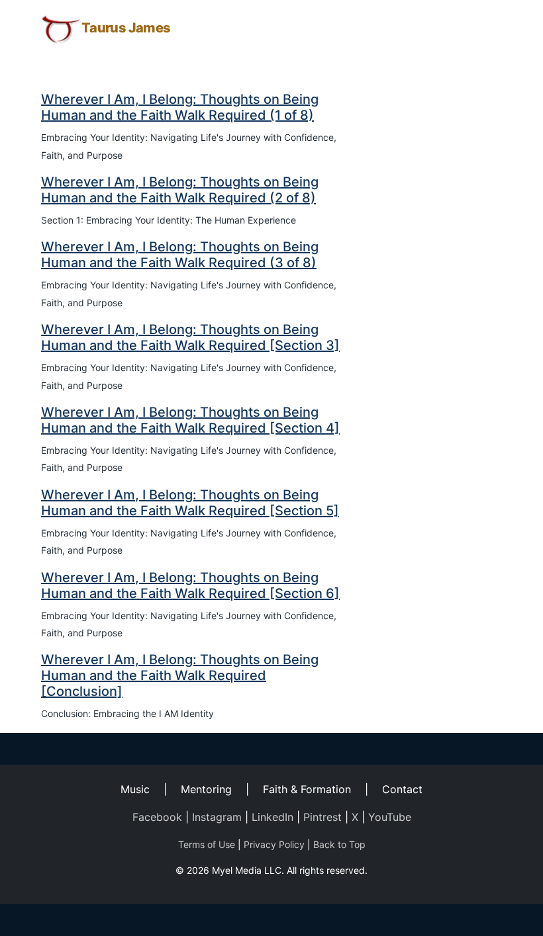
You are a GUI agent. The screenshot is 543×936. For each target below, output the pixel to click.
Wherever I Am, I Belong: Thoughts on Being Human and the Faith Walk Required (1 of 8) (180, 107)
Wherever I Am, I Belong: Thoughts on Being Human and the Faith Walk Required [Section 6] (190, 585)
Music (135, 789)
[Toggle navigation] (483, 28)
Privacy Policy (274, 844)
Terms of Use (206, 844)
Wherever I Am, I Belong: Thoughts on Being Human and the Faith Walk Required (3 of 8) (180, 255)
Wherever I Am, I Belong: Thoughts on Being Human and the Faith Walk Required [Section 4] (190, 420)
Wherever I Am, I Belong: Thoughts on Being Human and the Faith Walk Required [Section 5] (190, 503)
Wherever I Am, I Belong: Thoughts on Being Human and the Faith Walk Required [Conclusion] (180, 675)
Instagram (217, 817)
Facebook (157, 817)
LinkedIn (272, 817)
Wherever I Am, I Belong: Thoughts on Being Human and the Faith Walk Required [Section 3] (190, 337)
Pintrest (322, 817)
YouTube (389, 817)
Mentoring (206, 789)
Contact (402, 789)
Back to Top (339, 844)
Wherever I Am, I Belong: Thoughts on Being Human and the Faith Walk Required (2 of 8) (180, 190)
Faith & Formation (307, 789)
